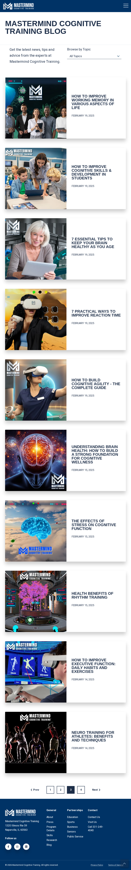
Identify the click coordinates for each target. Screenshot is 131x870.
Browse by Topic (79, 49)
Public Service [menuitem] (75, 836)
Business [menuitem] (72, 826)
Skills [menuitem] (49, 835)
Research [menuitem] (51, 840)
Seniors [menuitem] (71, 831)
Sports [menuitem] (71, 822)
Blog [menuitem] (49, 844)
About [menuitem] (49, 817)
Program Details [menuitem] (51, 828)
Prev (36, 789)
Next (95, 789)
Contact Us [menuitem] (94, 817)
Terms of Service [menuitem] (115, 865)
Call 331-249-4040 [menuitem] (95, 828)
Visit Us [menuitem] (92, 822)
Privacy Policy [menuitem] (97, 865)
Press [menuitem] (49, 822)
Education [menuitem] (72, 817)
